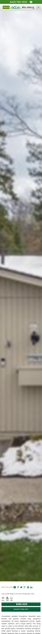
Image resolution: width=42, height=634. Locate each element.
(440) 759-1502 (19, 1)
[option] (21, 296)
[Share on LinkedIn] (31, 587)
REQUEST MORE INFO (21, 609)
